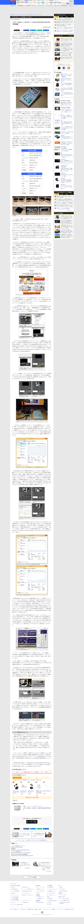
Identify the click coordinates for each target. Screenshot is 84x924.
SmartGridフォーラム (26, 887)
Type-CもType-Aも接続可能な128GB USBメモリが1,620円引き (67, 89)
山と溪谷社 (38, 895)
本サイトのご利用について (14, 909)
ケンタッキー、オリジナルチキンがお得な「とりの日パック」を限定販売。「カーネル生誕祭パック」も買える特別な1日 (65, 203)
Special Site (60, 35)
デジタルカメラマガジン (15, 900)
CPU (58, 5)
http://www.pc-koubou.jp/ (17, 847)
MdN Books (51, 898)
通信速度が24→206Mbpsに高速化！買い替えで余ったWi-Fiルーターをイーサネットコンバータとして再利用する (65, 22)
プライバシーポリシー (46, 909)
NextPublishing (25, 902)
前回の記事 (34, 136)
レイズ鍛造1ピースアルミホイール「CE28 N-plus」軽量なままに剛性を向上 (66, 49)
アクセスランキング (61, 15)
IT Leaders (13, 893)
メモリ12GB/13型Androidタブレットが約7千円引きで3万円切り (67, 94)
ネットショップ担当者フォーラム (28, 889)
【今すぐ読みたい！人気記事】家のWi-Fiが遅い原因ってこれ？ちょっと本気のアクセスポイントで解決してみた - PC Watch (65, 28)
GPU (55, 5)
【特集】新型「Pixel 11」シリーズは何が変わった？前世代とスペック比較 (67, 226)
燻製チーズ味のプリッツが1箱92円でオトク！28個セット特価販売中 (66, 75)
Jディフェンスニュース (53, 889)
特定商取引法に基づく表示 (69, 909)
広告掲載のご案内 (30, 909)
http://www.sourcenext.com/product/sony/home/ (22, 855)
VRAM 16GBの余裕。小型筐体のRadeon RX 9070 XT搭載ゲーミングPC (66, 170)
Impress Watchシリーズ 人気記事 (64, 192)
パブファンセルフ (63, 894)
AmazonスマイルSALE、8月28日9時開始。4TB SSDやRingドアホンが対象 (67, 143)
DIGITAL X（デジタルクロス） (28, 895)
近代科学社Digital (40, 902)
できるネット (13, 902)
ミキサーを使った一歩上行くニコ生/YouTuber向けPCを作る (24, 835)
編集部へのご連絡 (38, 909)
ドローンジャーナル (15, 895)
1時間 (57, 16)
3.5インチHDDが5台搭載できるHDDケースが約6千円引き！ (67, 85)
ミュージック (27, 777)
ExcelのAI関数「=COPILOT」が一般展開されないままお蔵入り (67, 149)
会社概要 (53, 909)
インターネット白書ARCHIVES (17, 904)
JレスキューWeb (52, 893)
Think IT (12, 887)
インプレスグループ (59, 909)
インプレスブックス (26, 900)
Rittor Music (38, 885)
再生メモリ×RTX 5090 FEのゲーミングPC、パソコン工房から (66, 187)
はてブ (34, 30)
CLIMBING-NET (40, 898)
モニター (33, 5)
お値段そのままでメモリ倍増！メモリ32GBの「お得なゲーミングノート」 (66, 40)
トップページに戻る (32, 877)
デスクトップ (27, 772)
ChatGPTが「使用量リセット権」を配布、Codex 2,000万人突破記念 (67, 117)
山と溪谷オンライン (40, 896)
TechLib (50, 904)
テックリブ (49, 902)
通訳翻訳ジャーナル (52, 891)
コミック (46, 777)
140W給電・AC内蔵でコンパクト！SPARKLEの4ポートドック (67, 138)
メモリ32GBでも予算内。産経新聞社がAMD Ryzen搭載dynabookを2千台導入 (66, 44)
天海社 (61, 887)
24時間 (61, 16)
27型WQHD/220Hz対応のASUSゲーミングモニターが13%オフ (66, 80)
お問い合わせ (23, 909)
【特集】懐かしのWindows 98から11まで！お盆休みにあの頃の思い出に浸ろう (67, 236)
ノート (17, 772)
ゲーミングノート (49, 5)
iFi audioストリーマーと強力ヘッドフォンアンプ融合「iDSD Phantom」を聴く (67, 54)
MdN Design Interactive (53, 900)
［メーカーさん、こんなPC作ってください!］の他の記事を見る (32, 840)
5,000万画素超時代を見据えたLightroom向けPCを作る (39, 835)
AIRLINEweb (51, 887)
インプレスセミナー (26, 893)
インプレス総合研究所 (15, 891)
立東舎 (38, 893)
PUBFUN (60, 893)
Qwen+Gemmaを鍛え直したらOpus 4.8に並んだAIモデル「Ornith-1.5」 (67, 156)
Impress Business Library (27, 891)
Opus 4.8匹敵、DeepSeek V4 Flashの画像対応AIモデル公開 (67, 123)
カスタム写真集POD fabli (65, 900)
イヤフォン (17, 777)
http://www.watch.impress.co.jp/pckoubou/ (21, 852)
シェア (27, 30)
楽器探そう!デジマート (41, 889)
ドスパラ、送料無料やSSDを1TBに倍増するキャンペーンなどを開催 (67, 128)
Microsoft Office (64, 5)
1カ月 (71, 16)
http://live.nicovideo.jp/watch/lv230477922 (39, 762)
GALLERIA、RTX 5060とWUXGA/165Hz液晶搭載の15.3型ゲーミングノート (66, 181)
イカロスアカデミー (52, 895)
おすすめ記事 (60, 213)
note (40, 30)
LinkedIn (46, 30)
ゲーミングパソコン (40, 5)
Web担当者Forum (14, 889)
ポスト (18, 30)
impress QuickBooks (63, 891)
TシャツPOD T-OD (40, 891)
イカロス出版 (49, 885)
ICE (59, 885)
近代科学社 (38, 900)
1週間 (66, 16)
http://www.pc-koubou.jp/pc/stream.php (20, 850)
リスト (21, 30)
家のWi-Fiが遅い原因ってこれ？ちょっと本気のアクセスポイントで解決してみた (67, 110)
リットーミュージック (41, 887)
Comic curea (62, 889)
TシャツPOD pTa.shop (64, 898)
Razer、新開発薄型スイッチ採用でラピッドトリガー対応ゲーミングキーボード (67, 162)
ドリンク (37, 777)
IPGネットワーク (62, 896)
